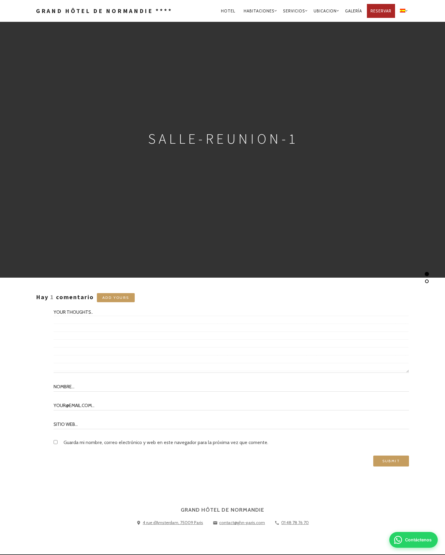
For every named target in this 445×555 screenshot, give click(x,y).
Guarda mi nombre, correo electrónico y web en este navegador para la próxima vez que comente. (166, 442)
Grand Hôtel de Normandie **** (104, 11)
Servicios (294, 10)
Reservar (381, 10)
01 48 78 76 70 (295, 522)
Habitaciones (259, 10)
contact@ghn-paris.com (242, 522)
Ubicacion (325, 10)
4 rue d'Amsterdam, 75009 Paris (173, 522)
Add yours (115, 297)
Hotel (228, 10)
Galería (353, 10)
